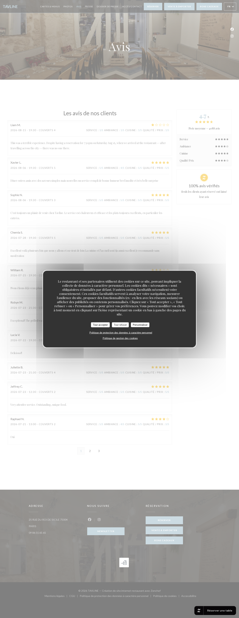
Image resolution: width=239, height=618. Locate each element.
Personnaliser (140, 324)
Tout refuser (120, 324)
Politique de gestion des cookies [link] (120, 338)
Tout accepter (100, 324)
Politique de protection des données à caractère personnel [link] (120, 332)
